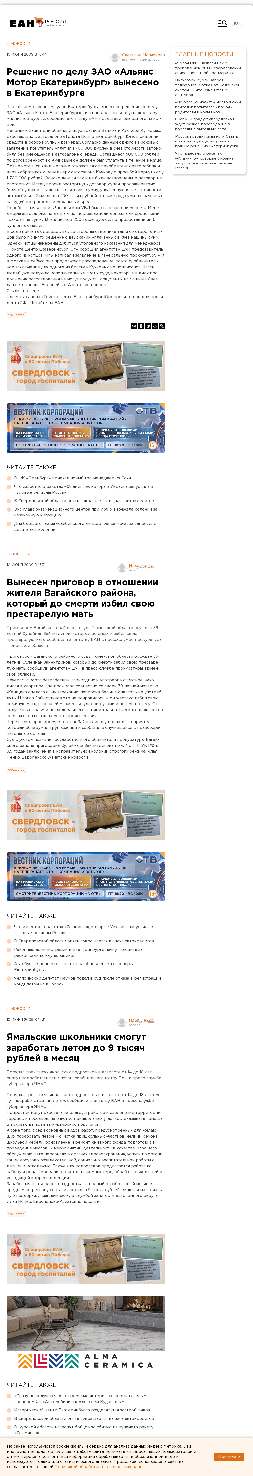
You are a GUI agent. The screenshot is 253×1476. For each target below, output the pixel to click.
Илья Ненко (141, 566)
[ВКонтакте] (134, 326)
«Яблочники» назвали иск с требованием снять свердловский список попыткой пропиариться (208, 68)
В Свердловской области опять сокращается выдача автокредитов (84, 501)
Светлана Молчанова (143, 55)
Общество (16, 315)
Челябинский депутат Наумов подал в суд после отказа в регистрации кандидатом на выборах (87, 981)
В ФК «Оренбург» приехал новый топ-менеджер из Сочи (72, 478)
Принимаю (229, 1457)
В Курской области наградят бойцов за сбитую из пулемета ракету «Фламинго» (83, 1430)
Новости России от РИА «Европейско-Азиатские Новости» (27, 23)
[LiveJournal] (162, 326)
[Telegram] (148, 326)
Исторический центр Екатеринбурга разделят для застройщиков (82, 1410)
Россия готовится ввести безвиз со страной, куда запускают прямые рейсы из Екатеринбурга (207, 141)
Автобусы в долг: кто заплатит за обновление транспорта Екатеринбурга (74, 967)
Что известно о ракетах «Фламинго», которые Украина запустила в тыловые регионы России (83, 489)
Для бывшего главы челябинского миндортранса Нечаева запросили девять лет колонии (85, 527)
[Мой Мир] (155, 326)
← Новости (18, 43)
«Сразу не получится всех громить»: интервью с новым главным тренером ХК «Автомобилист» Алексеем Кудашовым (80, 1399)
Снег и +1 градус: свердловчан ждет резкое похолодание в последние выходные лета (204, 124)
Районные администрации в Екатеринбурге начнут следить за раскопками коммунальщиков (78, 953)
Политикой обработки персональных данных (101, 1467)
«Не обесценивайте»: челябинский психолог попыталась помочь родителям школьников (208, 107)
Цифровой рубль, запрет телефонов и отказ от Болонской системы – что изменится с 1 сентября (207, 88)
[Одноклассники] (141, 326)
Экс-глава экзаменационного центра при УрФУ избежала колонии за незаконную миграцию (85, 512)
